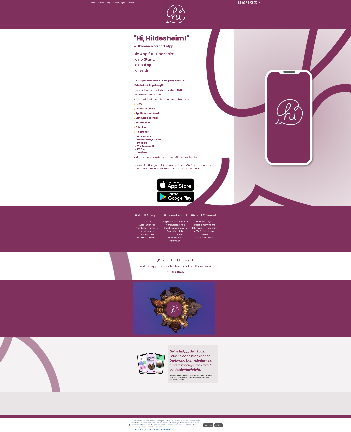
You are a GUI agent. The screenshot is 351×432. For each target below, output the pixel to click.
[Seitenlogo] (176, 14)
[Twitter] (251, 2)
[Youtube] (255, 2)
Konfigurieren (166, 430)
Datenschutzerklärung (139, 430)
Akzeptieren (208, 425)
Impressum (154, 430)
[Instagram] (243, 2)
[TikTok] (247, 2)
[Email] (259, 2)
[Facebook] (239, 2)
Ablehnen (218, 425)
